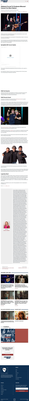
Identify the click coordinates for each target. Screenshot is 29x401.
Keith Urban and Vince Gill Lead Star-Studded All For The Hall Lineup (8, 268)
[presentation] (7, 278)
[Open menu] (27, 1)
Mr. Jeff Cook (11, 130)
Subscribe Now (7, 354)
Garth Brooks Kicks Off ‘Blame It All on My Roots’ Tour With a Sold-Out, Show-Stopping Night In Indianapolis (7, 286)
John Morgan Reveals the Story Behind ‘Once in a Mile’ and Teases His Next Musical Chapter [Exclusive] (7, 303)
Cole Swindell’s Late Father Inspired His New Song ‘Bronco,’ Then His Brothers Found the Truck (21, 285)
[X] (22, 11)
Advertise (21, 399)
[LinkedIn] (24, 11)
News (1, 4)
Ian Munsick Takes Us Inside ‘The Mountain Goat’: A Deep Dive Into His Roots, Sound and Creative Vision (21, 303)
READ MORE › (2, 289)
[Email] (26, 11)
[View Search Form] (25, 1)
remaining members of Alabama (7, 127)
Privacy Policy (24, 399)
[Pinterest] (23, 11)
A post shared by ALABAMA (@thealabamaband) (10, 66)
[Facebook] (21, 11)
